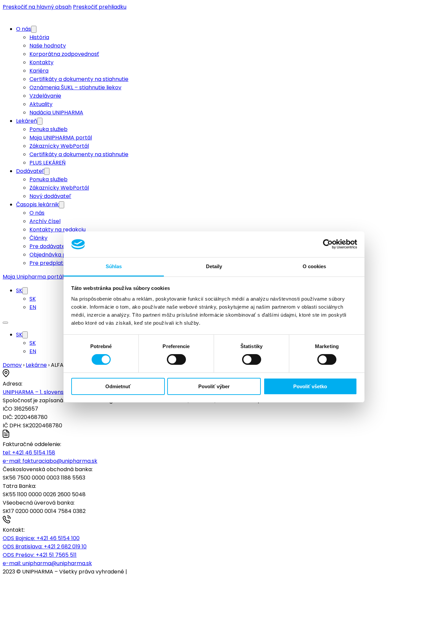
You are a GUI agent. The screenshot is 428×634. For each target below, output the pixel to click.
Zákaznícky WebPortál (59, 146)
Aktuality (40, 104)
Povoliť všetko (310, 386)
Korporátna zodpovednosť (64, 54)
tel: (29, 452)
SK (19, 290)
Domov (12, 365)
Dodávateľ (30, 171)
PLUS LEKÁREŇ (47, 163)
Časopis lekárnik (37, 204)
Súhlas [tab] (114, 266)
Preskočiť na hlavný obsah (37, 7)
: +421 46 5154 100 (41, 538)
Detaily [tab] (214, 266)
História (39, 37)
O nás (23, 29)
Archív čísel (45, 221)
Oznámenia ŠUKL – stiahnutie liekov (75, 87)
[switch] (176, 359)
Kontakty (41, 62)
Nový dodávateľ (50, 196)
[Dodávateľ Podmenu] (46, 171)
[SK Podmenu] (25, 290)
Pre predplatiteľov (53, 263)
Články (38, 238)
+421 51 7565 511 (40, 555)
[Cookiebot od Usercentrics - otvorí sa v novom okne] (328, 244)
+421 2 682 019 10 (45, 546)
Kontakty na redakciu (57, 229)
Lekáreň (26, 121)
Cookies (138, 571)
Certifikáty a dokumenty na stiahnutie (78, 79)
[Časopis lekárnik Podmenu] (61, 204)
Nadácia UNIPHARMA (56, 112)
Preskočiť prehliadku (99, 7)
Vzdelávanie (45, 96)
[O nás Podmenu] (33, 29)
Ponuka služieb (48, 129)
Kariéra (38, 71)
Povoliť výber (214, 386)
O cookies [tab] (314, 266)
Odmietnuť (118, 386)
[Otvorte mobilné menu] (5, 323)
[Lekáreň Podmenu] (39, 121)
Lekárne (36, 365)
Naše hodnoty (47, 45)
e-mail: (50, 461)
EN (32, 307)
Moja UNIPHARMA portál (60, 137)
